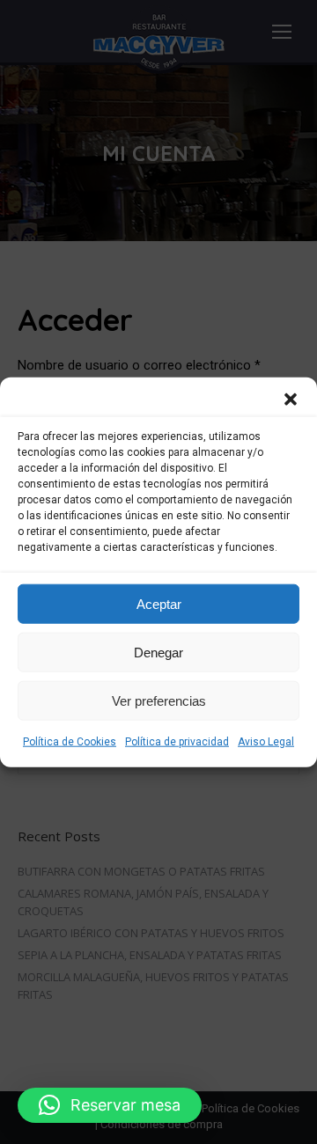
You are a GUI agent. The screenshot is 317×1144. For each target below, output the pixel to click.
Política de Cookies (69, 742)
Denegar (158, 651)
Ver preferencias (159, 700)
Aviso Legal (266, 742)
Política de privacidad (177, 742)
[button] (290, 399)
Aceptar (158, 603)
